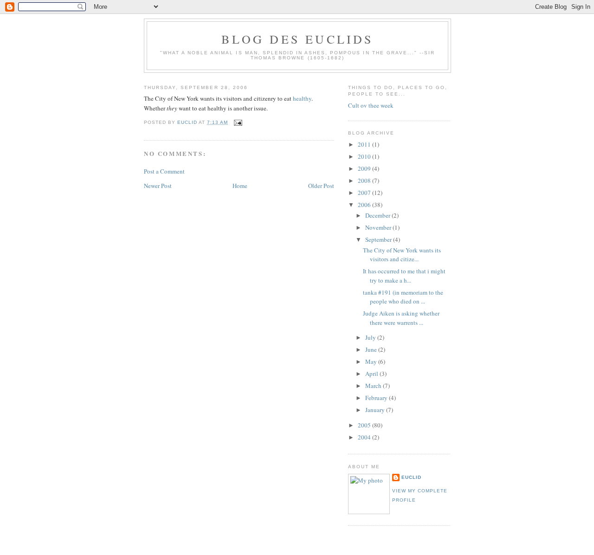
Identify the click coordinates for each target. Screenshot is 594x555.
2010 (365, 156)
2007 (365, 192)
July (371, 337)
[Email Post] (238, 122)
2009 (365, 168)
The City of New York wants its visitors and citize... (402, 255)
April (372, 373)
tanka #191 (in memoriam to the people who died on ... (403, 297)
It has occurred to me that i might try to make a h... (404, 275)
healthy (302, 98)
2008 (365, 180)
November (379, 227)
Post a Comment (164, 171)
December (378, 215)
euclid (411, 477)
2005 (365, 425)
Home (239, 185)
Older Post (321, 185)
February (377, 398)
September (379, 239)
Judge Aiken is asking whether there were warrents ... (401, 318)
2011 (365, 144)
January (375, 410)
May (371, 361)
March (374, 385)
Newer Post (158, 185)
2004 (365, 437)
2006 (365, 204)
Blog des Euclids (297, 39)
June (371, 349)
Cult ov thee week (371, 105)
